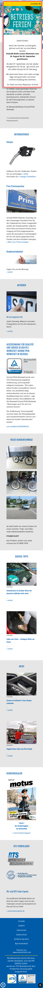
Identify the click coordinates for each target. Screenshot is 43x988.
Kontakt (21, 921)
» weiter (25, 174)
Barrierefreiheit (21, 943)
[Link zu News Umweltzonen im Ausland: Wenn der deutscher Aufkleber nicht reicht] (22, 574)
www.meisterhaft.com (22, 952)
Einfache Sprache (21, 939)
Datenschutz (21, 934)
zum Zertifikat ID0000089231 (18, 426)
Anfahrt (21, 926)
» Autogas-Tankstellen (27, 177)
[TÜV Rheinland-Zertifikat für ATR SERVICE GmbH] (26, 978)
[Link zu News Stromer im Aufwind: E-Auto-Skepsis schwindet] (22, 684)
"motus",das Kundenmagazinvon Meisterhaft (21, 826)
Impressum (21, 930)
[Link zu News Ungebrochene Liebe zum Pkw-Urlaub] (22, 732)
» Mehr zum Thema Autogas (17, 242)
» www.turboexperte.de (15, 911)
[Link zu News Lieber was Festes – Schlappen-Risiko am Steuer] (22, 622)
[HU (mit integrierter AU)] (22, 301)
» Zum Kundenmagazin (21, 833)
